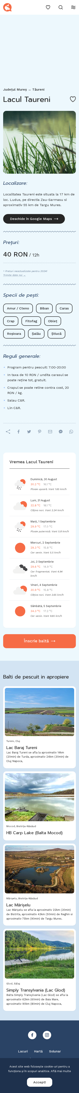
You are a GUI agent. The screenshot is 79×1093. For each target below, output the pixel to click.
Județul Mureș (15, 89)
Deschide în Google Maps (31, 219)
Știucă (56, 334)
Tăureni (38, 89)
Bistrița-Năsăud (26, 826)
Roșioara (14, 334)
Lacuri (23, 1051)
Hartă (38, 1051)
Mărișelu (11, 898)
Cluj (17, 741)
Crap (11, 321)
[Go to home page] (7, 7)
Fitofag (31, 321)
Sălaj (17, 983)
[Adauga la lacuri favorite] (73, 99)
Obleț (52, 321)
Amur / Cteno (18, 308)
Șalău (36, 334)
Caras (64, 308)
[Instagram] (47, 1035)
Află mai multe (61, 1071)
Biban (44, 308)
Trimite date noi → (14, 275)
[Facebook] (32, 1035)
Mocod (10, 826)
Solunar (55, 1051)
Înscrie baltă (36, 641)
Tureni (10, 741)
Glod (9, 983)
